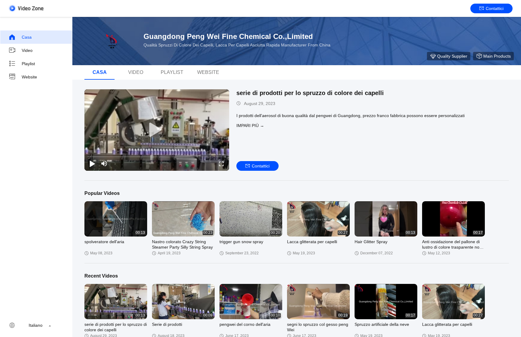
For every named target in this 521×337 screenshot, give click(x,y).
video (27, 50)
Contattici (495, 8)
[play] (156, 130)
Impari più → (250, 125)
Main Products (497, 56)
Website (29, 77)
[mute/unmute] (104, 163)
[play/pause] (92, 163)
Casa (27, 37)
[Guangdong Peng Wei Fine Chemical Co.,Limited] (111, 41)
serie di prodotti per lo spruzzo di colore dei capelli (310, 93)
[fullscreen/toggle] (221, 163)
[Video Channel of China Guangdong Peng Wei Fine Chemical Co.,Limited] (25, 8)
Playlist (28, 63)
